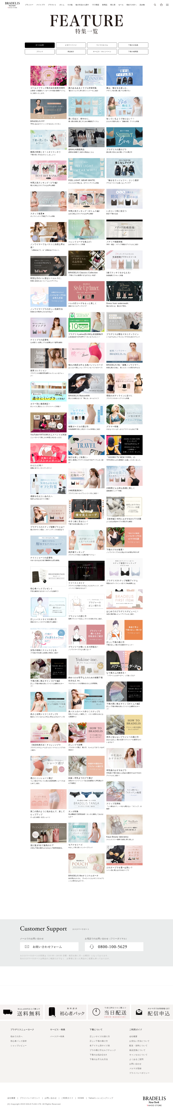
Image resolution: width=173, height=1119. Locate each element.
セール (120, 5)
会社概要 (133, 1036)
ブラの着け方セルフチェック (103, 1050)
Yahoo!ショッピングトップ (101, 1098)
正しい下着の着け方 (99, 1041)
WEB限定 (95, 5)
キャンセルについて (138, 1055)
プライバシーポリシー (139, 1073)
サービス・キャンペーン (102, 51)
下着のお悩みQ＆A (98, 1055)
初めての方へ (132, 5)
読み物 (142, 5)
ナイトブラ (40, 5)
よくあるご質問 (136, 1059)
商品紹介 (71, 51)
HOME (81, 1098)
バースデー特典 (57, 1036)
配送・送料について (138, 1045)
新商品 (104, 5)
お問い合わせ (135, 1064)
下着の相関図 (133, 51)
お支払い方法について (139, 1041)
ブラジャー (29, 5)
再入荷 (112, 5)
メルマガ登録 (135, 1068)
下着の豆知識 (133, 45)
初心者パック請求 (19, 1041)
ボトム (61, 5)
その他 (69, 5)
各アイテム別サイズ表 (100, 1045)
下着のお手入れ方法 (99, 1059)
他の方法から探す (82, 5)
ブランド (39, 51)
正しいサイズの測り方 (100, 1036)
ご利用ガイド (67, 1098)
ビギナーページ (71, 45)
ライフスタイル (102, 45)
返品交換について (137, 1050)
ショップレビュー (19, 1045)
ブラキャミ (52, 5)
